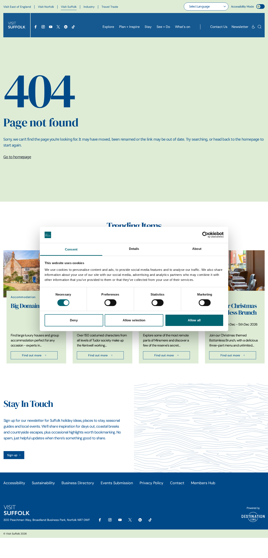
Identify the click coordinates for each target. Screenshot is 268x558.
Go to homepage (17, 156)
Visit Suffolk (69, 7)
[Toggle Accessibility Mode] (260, 6)
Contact (177, 483)
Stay (148, 27)
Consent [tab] (71, 249)
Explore (108, 27)
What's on (182, 27)
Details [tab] (134, 248)
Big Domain (25, 306)
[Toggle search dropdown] (259, 27)
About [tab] (196, 248)
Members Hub (203, 483)
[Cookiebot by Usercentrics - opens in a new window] (205, 235)
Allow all (194, 320)
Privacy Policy (151, 483)
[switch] (110, 302)
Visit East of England (17, 7)
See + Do (163, 27)
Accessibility (14, 483)
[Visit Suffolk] (17, 25)
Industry (89, 7)
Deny (73, 320)
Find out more (31, 355)
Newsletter (240, 27)
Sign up (12, 455)
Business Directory (78, 483)
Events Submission (117, 483)
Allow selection (134, 320)
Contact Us (218, 27)
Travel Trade (110, 7)
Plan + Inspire (129, 27)
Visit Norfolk (46, 7)
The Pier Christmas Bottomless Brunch (232, 309)
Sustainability (43, 483)
